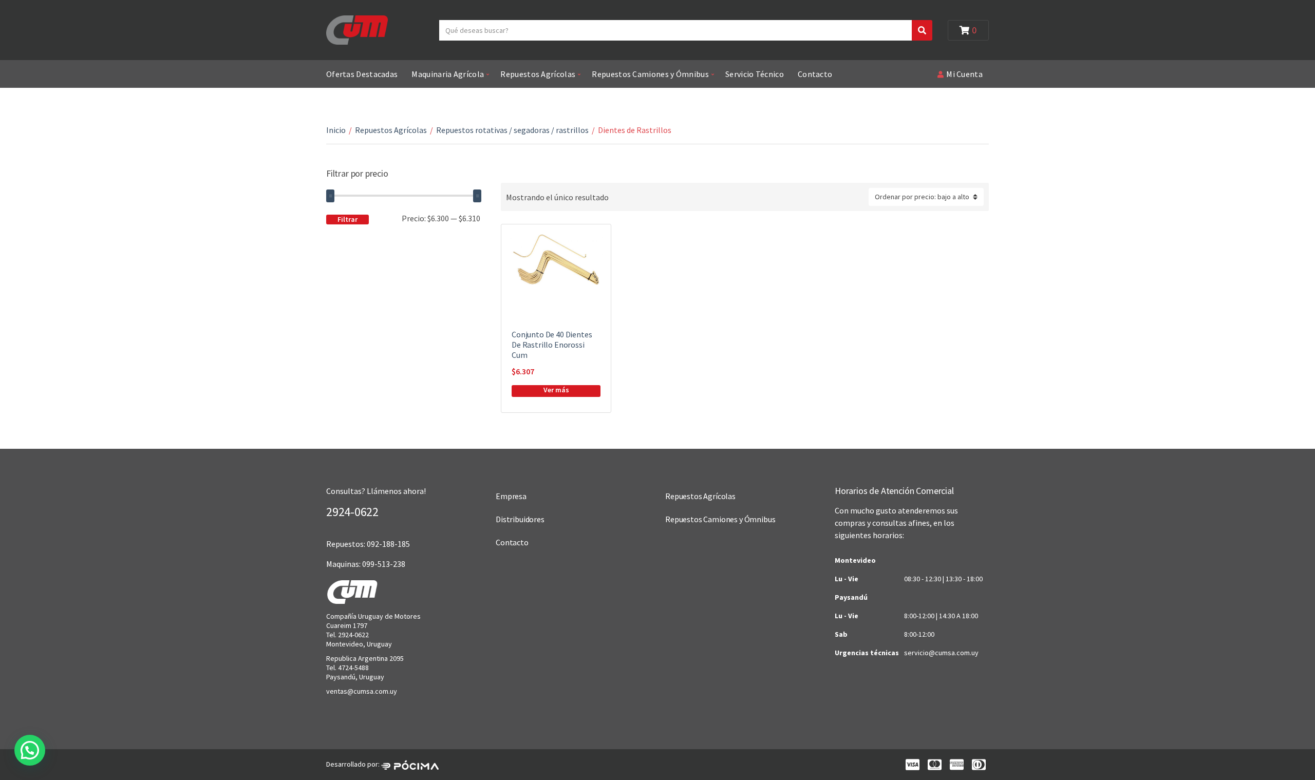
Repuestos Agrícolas (537, 74)
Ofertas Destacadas (362, 74)
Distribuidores (520, 519)
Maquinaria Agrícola (447, 74)
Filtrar (347, 219)
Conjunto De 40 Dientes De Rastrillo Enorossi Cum (552, 344)
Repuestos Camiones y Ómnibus (650, 74)
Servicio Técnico (754, 74)
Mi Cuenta (964, 74)
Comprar (556, 391)
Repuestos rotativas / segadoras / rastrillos (512, 130)
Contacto (815, 74)
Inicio (336, 130)
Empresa (511, 496)
